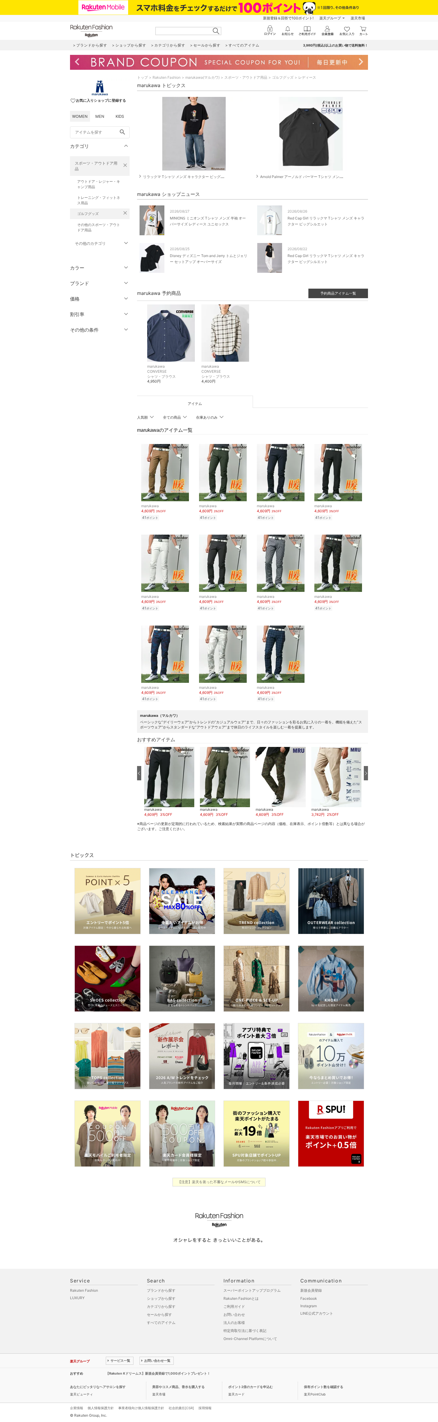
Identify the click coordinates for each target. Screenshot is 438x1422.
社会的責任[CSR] (181, 1408)
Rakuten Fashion (167, 77)
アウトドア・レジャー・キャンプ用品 (98, 184)
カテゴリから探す (161, 1306)
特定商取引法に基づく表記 (244, 1330)
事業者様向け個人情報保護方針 (141, 1408)
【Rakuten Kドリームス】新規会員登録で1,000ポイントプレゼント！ (158, 1373)
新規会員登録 (311, 1290)
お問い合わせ (234, 1314)
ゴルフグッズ (88, 213)
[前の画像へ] (139, 773)
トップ (142, 77)
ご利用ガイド (234, 1306)
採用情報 (205, 1408)
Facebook (308, 1298)
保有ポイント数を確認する (323, 1387)
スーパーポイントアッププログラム (252, 1290)
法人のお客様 (234, 1322)
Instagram (308, 1306)
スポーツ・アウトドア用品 (96, 166)
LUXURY (77, 1298)
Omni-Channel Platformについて (250, 1338)
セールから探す (159, 1314)
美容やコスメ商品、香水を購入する (178, 1387)
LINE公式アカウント (316, 1313)
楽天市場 (358, 18)
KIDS (120, 116)
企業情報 (76, 1408)
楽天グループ (330, 18)
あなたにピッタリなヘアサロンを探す (98, 1387)
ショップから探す (161, 1298)
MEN (99, 116)
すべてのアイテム (161, 1322)
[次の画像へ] (366, 773)
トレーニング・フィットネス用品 (98, 200)
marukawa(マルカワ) (202, 77)
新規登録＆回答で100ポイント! (288, 18)
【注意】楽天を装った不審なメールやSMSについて (219, 1182)
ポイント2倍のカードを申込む (250, 1387)
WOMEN (80, 116)
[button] (169, 782)
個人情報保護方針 (101, 1408)
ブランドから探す (161, 1290)
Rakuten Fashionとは (241, 1298)
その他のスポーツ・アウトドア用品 (98, 227)
